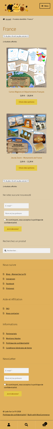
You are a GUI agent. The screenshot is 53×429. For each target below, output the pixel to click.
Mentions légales (13, 338)
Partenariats (11, 333)
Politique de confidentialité (17, 343)
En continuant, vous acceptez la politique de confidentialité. (23, 221)
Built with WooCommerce (39, 414)
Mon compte (9, 425)
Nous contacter (12, 313)
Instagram (10, 279)
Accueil (8, 19)
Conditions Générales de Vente (19, 348)
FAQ (7, 308)
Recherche (26, 425)
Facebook (10, 283)
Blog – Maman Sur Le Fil (16, 274)
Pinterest (10, 288)
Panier (40, 422)
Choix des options (26, 102)
